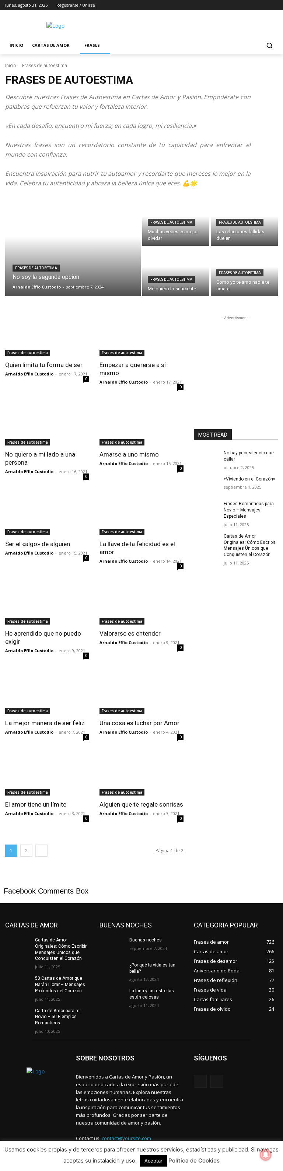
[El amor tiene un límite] (47, 775)
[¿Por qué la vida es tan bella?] (112, 971)
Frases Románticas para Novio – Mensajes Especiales (249, 510)
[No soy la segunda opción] (73, 246)
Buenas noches (145, 940)
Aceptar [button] (153, 1161)
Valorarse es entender (130, 633)
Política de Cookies (194, 1160)
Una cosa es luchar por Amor (139, 723)
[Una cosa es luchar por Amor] (141, 693)
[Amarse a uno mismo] (141, 424)
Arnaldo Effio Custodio (29, 374)
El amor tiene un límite (35, 804)
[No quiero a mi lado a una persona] (47, 424)
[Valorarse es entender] (141, 604)
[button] (269, 45)
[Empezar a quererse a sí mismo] (141, 335)
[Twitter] (253, 5)
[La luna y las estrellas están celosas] (112, 997)
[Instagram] (243, 5)
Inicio (10, 65)
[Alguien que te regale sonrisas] (141, 775)
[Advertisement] (191, 25)
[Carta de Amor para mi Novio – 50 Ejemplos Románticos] (17, 1016)
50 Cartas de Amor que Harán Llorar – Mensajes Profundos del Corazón (60, 984)
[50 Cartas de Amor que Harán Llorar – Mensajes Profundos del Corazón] (17, 984)
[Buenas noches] (112, 946)
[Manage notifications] (266, 1155)
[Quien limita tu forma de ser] (47, 335)
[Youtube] (273, 5)
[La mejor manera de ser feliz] (47, 693)
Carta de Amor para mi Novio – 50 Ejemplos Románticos (58, 1017)
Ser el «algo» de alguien (37, 544)
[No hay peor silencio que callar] (206, 459)
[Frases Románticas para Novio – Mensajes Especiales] (206, 509)
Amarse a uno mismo (129, 454)
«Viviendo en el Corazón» (249, 479)
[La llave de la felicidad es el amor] (141, 514)
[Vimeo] (263, 5)
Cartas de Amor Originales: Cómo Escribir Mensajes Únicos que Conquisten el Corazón (249, 545)
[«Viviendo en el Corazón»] (206, 485)
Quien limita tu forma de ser (44, 364)
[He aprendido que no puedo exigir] (47, 604)
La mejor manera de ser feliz (45, 723)
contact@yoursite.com (126, 1138)
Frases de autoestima (36, 268)
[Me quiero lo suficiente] (175, 271)
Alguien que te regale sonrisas (141, 804)
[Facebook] (232, 5)
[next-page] (41, 851)
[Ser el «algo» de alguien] (47, 514)
